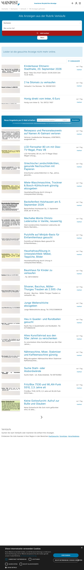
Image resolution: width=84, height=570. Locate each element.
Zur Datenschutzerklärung (28, 556)
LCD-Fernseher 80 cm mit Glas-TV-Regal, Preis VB (42, 148)
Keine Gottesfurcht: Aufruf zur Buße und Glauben (41, 402)
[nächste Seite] (41, 417)
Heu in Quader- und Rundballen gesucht (42, 320)
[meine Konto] (76, 3)
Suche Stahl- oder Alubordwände (34, 370)
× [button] (81, 548)
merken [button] (79, 69)
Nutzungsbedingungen (40, 123)
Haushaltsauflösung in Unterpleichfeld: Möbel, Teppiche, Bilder (37, 253)
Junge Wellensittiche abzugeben (36, 304)
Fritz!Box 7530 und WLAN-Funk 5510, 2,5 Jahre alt (42, 386)
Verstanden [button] (65, 555)
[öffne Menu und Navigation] (79, 3)
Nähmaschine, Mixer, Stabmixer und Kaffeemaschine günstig (42, 353)
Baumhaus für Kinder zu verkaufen (38, 272)
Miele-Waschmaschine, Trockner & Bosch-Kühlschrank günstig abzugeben (43, 185)
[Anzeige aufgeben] (72, 3)
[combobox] (42, 28)
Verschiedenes (73, 436)
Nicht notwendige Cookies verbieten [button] (67, 560)
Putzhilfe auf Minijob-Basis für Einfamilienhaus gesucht (41, 236)
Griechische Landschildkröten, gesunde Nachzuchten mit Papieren (41, 166)
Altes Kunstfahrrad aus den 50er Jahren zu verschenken (40, 337)
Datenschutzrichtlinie (27, 123)
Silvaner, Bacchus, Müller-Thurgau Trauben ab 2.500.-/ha (42, 288)
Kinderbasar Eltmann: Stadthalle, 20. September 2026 (43, 67)
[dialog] (42, 558)
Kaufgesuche (54, 436)
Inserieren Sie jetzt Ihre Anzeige (45, 3)
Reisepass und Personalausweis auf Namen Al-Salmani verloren (43, 132)
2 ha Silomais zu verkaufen (39, 82)
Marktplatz (7, 23)
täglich (65, 120)
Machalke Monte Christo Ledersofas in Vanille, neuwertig (43, 220)
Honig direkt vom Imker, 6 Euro (42, 98)
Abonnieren (75, 120)
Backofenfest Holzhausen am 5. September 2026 (42, 203)
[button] (42, 38)
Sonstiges (63, 436)
